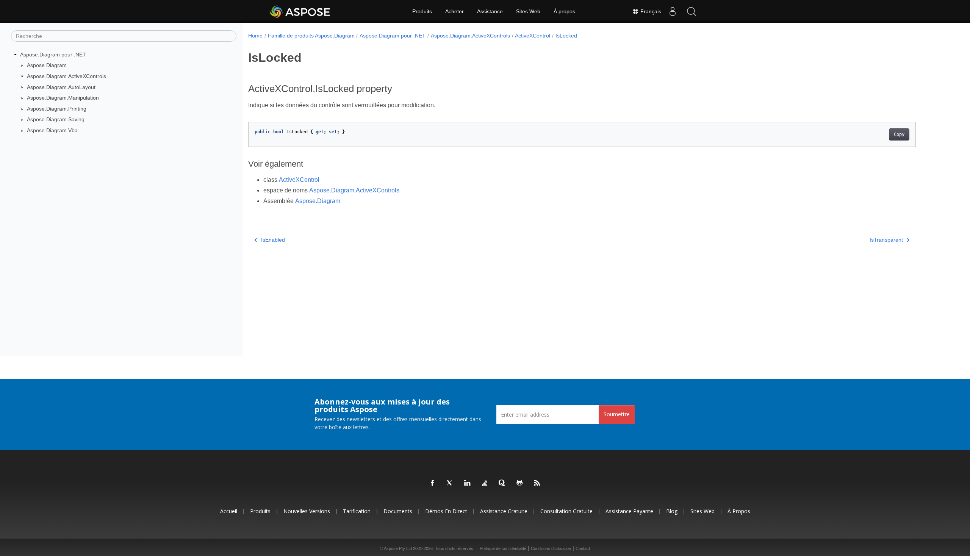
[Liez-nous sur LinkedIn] (467, 483)
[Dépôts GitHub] (520, 483)
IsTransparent (886, 240)
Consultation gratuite (566, 511)
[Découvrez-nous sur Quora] (502, 483)
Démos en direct (446, 511)
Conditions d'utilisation (551, 548)
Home (255, 36)
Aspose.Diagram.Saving (55, 119)
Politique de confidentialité (503, 548)
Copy (899, 134)
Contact (583, 548)
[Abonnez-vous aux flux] (537, 483)
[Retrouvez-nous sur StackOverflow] (485, 483)
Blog (671, 511)
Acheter (454, 11)
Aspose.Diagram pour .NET (53, 55)
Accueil (228, 511)
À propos (564, 11)
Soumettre (617, 414)
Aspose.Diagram (47, 65)
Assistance (490, 11)
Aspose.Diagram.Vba (52, 130)
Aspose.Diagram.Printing (56, 109)
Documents (397, 511)
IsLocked (566, 36)
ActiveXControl (532, 36)
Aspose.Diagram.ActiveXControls (66, 76)
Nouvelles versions (306, 511)
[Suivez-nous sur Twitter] (450, 483)
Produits (422, 11)
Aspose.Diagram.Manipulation (63, 98)
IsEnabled (273, 240)
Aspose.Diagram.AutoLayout (61, 87)
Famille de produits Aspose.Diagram (311, 36)
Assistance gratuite (503, 511)
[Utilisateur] (672, 11)
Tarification (357, 511)
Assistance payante (629, 511)
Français (650, 11)
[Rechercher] (691, 11)
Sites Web (528, 11)
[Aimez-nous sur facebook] (433, 483)
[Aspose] (300, 11)
